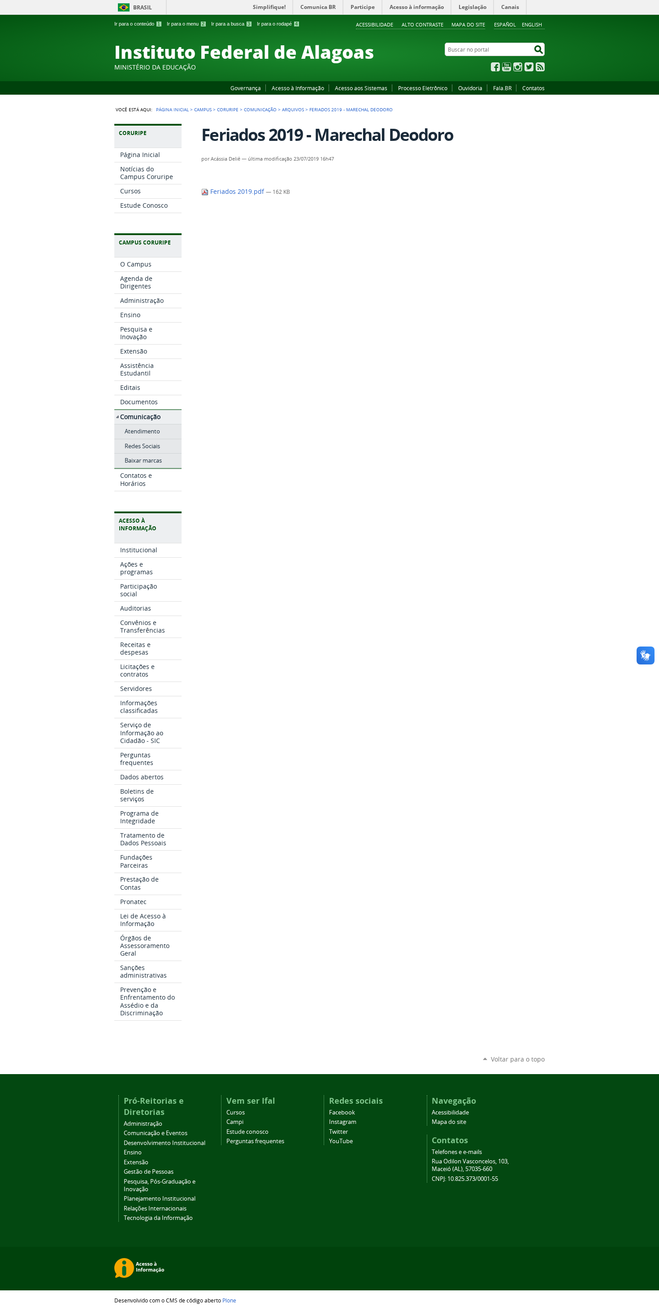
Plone (229, 1300)
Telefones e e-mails (457, 1152)
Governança (245, 88)
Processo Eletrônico (422, 88)
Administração (143, 1123)
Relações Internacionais (155, 1208)
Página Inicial (172, 109)
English (532, 24)
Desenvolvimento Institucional (164, 1143)
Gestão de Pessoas (148, 1172)
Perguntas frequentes (255, 1141)
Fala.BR (502, 88)
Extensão (136, 1162)
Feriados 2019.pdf (237, 192)
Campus (203, 109)
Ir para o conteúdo (137, 23)
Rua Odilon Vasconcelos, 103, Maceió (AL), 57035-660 (470, 1165)
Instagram (517, 66)
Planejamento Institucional (159, 1198)
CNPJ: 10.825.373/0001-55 (465, 1179)
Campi (234, 1122)
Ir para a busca (230, 23)
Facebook (495, 66)
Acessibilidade (374, 24)
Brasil (142, 7)
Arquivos (293, 109)
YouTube (506, 66)
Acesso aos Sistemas (361, 88)
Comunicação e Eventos (155, 1133)
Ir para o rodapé (277, 23)
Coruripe (227, 109)
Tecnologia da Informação (158, 1218)
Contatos (533, 88)
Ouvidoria (470, 88)
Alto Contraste (422, 24)
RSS (540, 66)
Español (505, 24)
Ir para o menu (185, 23)
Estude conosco (247, 1132)
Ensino (133, 1152)
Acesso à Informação (298, 88)
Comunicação (260, 109)
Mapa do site (468, 24)
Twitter (529, 66)
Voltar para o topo (518, 1059)
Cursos (235, 1112)
